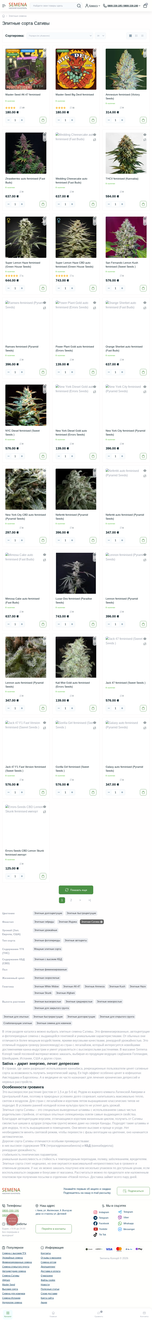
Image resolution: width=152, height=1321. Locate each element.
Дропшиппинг (48, 1266)
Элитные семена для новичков (53, 1023)
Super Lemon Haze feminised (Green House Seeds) (22, 264)
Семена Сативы (10, 1275)
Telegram (128, 1212)
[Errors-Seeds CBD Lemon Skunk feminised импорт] (25, 825)
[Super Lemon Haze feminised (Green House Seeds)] (25, 237)
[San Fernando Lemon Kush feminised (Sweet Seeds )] (126, 237)
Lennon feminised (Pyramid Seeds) (122, 600)
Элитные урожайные (45, 930)
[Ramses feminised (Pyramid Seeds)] (25, 321)
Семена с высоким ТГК (14, 1253)
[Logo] (18, 5)
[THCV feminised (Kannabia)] (126, 153)
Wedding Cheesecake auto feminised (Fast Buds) (71, 180)
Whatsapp (128, 1223)
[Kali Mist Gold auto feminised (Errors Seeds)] (76, 657)
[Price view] (142, 36)
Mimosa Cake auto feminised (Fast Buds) (22, 600)
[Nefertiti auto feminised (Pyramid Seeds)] (126, 489)
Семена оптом (48, 1262)
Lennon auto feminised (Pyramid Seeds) (24, 684)
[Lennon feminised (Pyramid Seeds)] (126, 573)
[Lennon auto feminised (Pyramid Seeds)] (25, 657)
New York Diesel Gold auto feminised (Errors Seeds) (71, 432)
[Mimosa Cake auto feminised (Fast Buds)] (25, 573)
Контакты (46, 1253)
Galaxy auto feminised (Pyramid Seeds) (124, 768)
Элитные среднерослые (78, 1001)
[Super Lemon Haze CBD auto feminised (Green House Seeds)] (76, 237)
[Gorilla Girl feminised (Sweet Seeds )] (76, 741)
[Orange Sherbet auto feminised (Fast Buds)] (126, 321)
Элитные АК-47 (71, 986)
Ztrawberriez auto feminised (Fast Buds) (25, 180)
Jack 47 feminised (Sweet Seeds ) (126, 682)
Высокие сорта (10, 1289)
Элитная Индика (67, 921)
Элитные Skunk (43, 993)
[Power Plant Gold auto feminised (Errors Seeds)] (76, 321)
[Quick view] (44, 50)
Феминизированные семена (17, 1262)
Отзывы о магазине (51, 1257)
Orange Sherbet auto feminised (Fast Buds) (124, 348)
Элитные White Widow (46, 986)
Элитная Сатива (90, 921)
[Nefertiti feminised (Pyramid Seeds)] (76, 489)
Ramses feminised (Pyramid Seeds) (21, 348)
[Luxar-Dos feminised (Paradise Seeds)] (76, 573)
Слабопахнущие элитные (18, 1023)
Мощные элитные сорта (47, 949)
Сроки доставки (49, 1293)
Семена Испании (11, 1298)
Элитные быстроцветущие (81, 913)
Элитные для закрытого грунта (51, 1008)
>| (89, 900)
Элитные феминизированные (50, 969)
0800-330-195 (10, 1210)
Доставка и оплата (50, 1271)
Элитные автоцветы (76, 940)
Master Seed (8, 1284)
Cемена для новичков (13, 1293)
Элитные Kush (117, 986)
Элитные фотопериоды (47, 940)
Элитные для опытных (16, 1016)
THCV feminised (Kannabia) (122, 178)
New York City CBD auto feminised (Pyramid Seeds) (25, 516)
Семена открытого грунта (15, 1266)
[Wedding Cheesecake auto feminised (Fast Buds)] (76, 153)
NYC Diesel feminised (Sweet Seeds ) (22, 432)
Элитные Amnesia (95, 986)
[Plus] (22, 120)
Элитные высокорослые (47, 1001)
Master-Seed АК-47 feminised (22, 94)
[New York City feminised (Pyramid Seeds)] (126, 405)
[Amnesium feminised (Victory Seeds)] (126, 69)
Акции (44, 1302)
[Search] (79, 6)
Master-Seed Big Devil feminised (75, 94)
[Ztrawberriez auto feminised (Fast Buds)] (25, 153)
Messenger (129, 1229)
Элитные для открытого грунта (117, 1016)
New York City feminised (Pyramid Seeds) (125, 432)
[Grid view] (130, 36)
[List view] (136, 36)
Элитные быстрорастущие (48, 1016)
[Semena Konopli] (25, 1191)
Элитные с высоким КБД (48, 959)
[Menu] (4, 5)
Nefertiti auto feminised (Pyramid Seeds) (125, 516)
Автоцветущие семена (14, 1271)
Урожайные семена (12, 1257)
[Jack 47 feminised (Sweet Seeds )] (126, 657)
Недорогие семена (12, 1302)
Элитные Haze (138, 986)
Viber (126, 1217)
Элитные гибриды (44, 921)
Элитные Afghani (65, 993)
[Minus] (8, 120)
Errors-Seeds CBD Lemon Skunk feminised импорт (24, 852)
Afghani (6, 1280)
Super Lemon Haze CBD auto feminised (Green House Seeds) (74, 264)
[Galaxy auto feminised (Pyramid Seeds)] (126, 741)
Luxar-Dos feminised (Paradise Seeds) (74, 600)
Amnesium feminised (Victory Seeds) (123, 96)
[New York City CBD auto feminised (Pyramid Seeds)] (25, 489)
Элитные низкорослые (109, 1001)
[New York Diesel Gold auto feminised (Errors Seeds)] (76, 405)
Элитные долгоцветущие (48, 913)
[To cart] (43, 120)
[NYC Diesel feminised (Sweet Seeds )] (25, 405)
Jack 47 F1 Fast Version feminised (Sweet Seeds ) (25, 768)
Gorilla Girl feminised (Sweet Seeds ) (72, 768)
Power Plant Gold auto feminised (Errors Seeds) (75, 348)
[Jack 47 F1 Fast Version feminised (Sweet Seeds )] (25, 741)
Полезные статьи (50, 1289)
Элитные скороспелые (46, 977)
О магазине (47, 1275)
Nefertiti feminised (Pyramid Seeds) (72, 516)
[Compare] (44, 55)
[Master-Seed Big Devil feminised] (76, 69)
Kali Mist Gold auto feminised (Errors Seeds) (73, 684)
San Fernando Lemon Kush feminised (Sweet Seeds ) (122, 264)
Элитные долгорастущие (81, 1016)
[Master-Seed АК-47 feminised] (25, 69)
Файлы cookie (48, 1280)
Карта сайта (47, 1298)
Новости (45, 1284)
